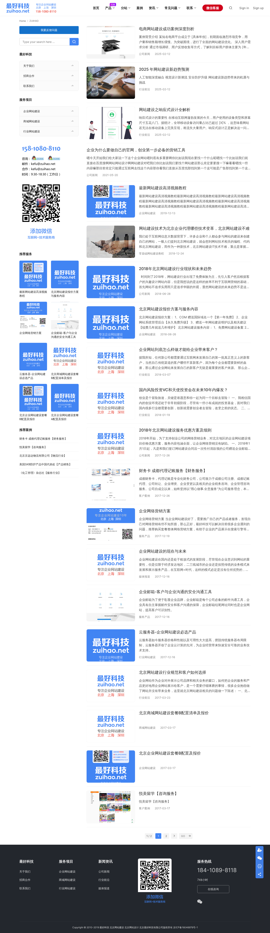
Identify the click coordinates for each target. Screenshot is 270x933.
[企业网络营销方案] (111, 524)
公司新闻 (144, 54)
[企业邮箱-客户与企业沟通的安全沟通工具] (111, 605)
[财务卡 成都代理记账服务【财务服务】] (111, 484)
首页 (96, 8)
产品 (108, 8)
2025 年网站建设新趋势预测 (164, 69)
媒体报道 (144, 576)
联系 (190, 8)
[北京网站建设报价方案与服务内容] (111, 322)
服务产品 (144, 536)
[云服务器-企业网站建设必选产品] (111, 645)
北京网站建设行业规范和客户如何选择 (172, 672)
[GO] (189, 836)
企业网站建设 (147, 213)
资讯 (152, 8)
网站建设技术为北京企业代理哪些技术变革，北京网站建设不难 (194, 228)
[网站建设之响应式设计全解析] (111, 123)
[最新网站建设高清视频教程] (111, 201)
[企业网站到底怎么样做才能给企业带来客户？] (111, 363)
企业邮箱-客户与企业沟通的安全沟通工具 (175, 591)
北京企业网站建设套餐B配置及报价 (170, 753)
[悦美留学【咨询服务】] (111, 807)
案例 (140, 8)
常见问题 (171, 8)
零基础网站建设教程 (151, 253)
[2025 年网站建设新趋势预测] (111, 83)
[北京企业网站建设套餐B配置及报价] (111, 766)
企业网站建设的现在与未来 (162, 551)
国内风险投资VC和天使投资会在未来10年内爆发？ (183, 389)
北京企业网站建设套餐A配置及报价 (65, 417)
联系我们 (28, 86)
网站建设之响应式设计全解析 (164, 109)
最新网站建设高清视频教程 (162, 188)
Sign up (258, 8)
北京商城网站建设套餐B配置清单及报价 (174, 713)
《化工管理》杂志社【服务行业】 (40, 472)
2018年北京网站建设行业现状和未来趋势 (175, 268)
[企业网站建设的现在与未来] (111, 564)
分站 (124, 8)
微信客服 (212, 8)
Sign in (244, 8)
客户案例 (144, 495)
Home (22, 20)
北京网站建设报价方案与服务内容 (168, 309)
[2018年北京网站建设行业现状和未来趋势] (111, 282)
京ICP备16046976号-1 (185, 927)
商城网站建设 (147, 727)
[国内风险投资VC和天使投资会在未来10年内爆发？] (111, 403)
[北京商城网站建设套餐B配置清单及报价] (111, 726)
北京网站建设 (117, 927)
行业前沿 (144, 89)
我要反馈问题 (49, 30)
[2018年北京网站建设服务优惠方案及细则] (111, 443)
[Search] (230, 8)
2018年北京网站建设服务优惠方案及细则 (175, 430)
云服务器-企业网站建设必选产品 (167, 632)
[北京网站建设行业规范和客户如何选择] (111, 686)
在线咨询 (213, 889)
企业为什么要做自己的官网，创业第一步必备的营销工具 (136, 150)
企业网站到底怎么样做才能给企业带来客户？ (178, 349)
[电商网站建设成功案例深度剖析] (111, 42)
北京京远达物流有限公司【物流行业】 (42, 455)
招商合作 (28, 75)
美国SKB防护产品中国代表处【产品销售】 (45, 464)
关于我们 (28, 65)
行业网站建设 (147, 657)
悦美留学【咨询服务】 (158, 793)
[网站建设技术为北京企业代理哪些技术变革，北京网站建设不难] (111, 242)
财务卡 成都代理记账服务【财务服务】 (173, 470)
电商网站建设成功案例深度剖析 (166, 28)
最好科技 (104, 927)
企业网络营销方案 (155, 511)
